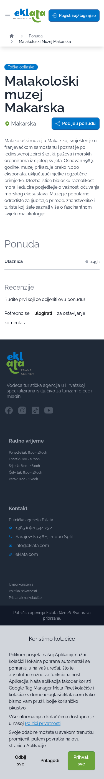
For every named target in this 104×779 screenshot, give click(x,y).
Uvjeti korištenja (21, 584)
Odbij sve (20, 761)
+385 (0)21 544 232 (34, 527)
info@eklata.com (32, 545)
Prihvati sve (81, 761)
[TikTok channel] (35, 410)
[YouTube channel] (48, 410)
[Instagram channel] (22, 410)
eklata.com (27, 554)
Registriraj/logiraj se (77, 15)
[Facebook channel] (8, 410)
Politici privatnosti (42, 723)
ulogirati (43, 313)
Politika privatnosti (23, 591)
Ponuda (36, 36)
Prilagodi (49, 760)
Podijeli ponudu (79, 123)
